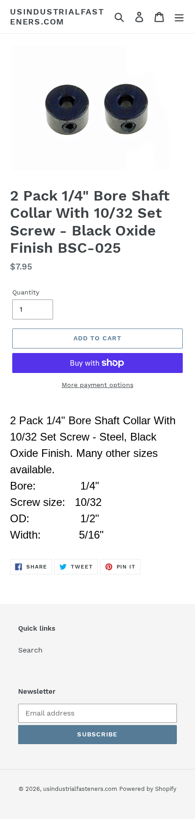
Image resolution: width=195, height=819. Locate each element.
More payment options (97, 384)
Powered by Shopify (147, 788)
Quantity (25, 292)
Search (30, 650)
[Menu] (179, 16)
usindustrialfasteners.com (57, 16)
